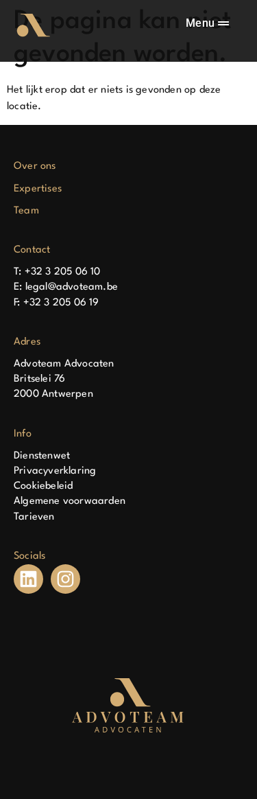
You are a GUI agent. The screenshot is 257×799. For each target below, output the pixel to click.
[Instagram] (65, 579)
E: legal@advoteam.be (66, 287)
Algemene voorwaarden (69, 501)
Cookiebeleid (43, 486)
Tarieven (34, 517)
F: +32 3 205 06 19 (56, 303)
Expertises (38, 189)
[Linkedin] (28, 579)
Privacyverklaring (55, 471)
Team (26, 211)
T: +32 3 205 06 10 (57, 272)
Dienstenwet (42, 456)
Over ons (35, 166)
